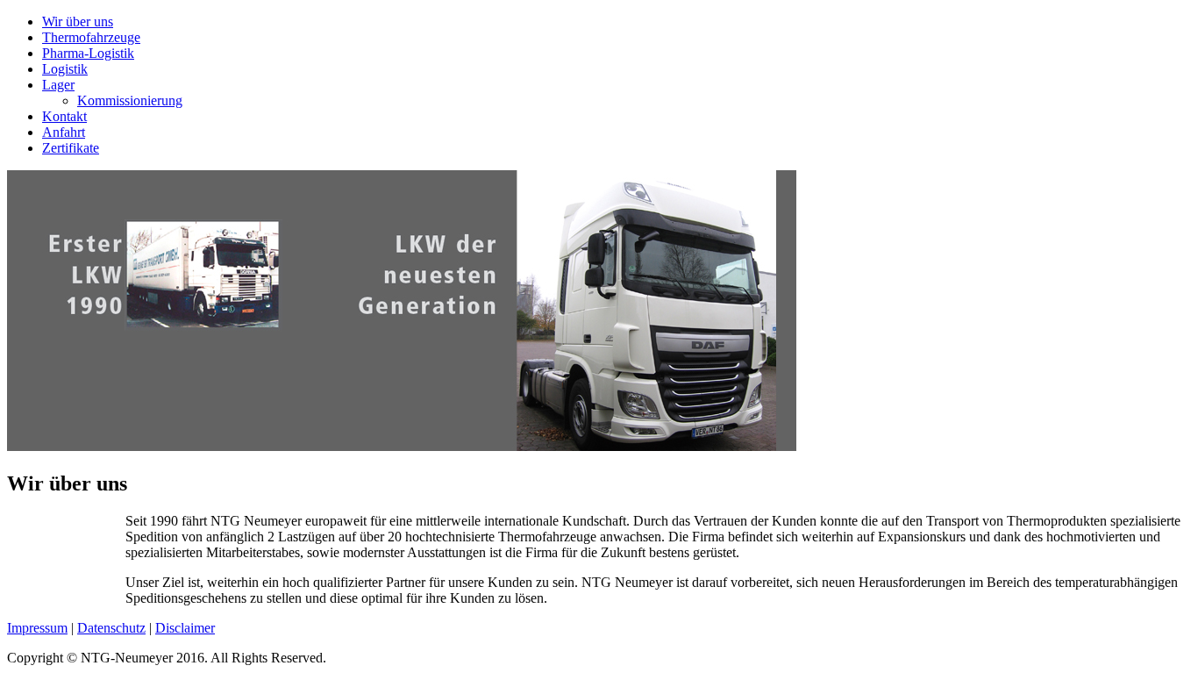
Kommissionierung (129, 100)
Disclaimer (185, 627)
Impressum (37, 627)
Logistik (65, 68)
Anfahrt (63, 132)
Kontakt (64, 116)
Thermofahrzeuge (91, 37)
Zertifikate (70, 147)
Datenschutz (111, 627)
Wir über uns (77, 21)
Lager (58, 84)
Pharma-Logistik (88, 53)
